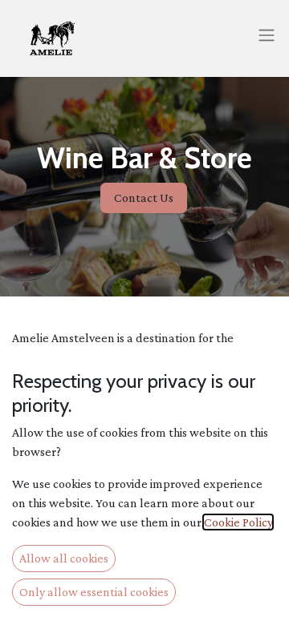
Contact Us (143, 197)
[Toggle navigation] (266, 34)
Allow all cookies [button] (63, 558)
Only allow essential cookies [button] (94, 592)
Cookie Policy (238, 522)
